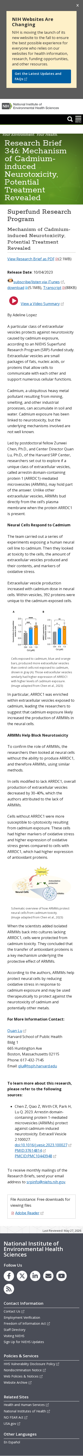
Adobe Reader (27, 1212)
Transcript (52, 287)
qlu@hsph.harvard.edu (37, 1066)
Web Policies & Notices (21, 1376)
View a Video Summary (40, 303)
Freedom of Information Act (25, 1323)
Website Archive (15, 1382)
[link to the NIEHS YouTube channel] (61, 1276)
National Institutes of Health (25, 1411)
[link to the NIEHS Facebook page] (9, 1276)
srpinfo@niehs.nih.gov (46, 1181)
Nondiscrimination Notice (23, 1370)
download (15, 287)
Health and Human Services (24, 1405)
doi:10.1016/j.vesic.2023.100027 (41, 1144)
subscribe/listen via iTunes (36, 281)
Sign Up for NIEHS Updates (24, 1342)
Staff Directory (14, 1329)
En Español (12, 1442)
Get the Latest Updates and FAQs (38, 76)
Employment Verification (22, 1317)
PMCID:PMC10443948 (33, 1156)
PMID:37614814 (28, 1150)
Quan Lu (14, 1030)
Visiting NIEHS (14, 1336)
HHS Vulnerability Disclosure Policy (29, 1364)
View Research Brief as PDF (30, 258)
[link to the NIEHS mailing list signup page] (48, 1276)
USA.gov (10, 1423)
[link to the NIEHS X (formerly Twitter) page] (22, 1276)
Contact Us (12, 1311)
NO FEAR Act (13, 1417)
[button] (70, 118)
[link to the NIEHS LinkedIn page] (35, 1276)
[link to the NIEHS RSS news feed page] (9, 1289)
